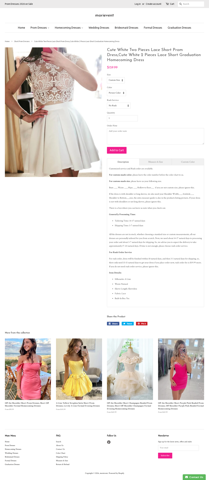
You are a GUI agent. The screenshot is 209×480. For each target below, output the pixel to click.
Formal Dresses (153, 27)
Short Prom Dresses (22, 41)
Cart (172, 4)
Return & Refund (62, 464)
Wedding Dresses (99, 27)
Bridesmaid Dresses (126, 27)
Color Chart (60, 453)
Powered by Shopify (116, 473)
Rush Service (113, 100)
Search (58, 441)
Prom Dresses (39, 27)
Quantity (111, 112)
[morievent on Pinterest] (109, 443)
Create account (153, 4)
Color (109, 87)
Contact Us (60, 449)
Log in (138, 4)
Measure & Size (62, 460)
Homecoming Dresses (68, 27)
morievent (104, 15)
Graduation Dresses (179, 27)
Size (109, 74)
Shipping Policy (62, 457)
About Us (59, 445)
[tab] (123, 162)
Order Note (112, 125)
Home (21, 27)
